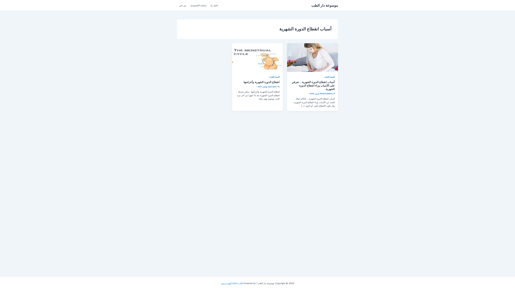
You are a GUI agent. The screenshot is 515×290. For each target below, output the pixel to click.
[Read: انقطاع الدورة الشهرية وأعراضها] (257, 57)
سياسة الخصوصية (198, 5)
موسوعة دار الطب (324, 5)
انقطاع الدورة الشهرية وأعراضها (262, 82)
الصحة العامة (330, 77)
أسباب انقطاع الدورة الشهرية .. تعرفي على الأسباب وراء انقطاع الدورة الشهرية (313, 85)
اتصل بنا (214, 5)
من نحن (182, 5)
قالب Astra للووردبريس (232, 283)
